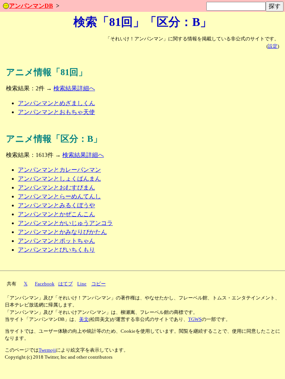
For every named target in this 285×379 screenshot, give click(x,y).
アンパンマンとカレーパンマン (59, 170)
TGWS (195, 319)
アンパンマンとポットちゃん (56, 241)
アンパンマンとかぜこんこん (56, 214)
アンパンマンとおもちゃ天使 (56, 112)
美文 (84, 319)
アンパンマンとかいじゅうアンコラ (65, 223)
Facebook (45, 283)
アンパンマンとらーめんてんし (59, 196)
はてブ (65, 283)
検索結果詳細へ (74, 88)
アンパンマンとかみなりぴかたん (62, 232)
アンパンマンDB (31, 6)
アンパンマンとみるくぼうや (56, 205)
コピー (98, 283)
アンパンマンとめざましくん (56, 103)
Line (81, 283)
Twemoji (47, 350)
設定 (273, 46)
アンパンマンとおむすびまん (56, 187)
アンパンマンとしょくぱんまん (59, 178)
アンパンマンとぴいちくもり (56, 249)
